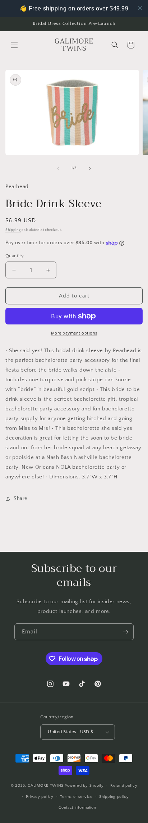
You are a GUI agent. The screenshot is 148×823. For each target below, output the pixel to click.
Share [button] (20, 498)
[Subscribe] (125, 631)
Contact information (77, 807)
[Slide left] (58, 168)
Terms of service (76, 797)
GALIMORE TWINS (46, 785)
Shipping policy (114, 797)
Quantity (14, 255)
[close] (140, 7)
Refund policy (123, 785)
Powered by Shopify (84, 785)
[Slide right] (90, 168)
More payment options (74, 333)
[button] (14, 45)
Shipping (13, 230)
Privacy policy (40, 797)
